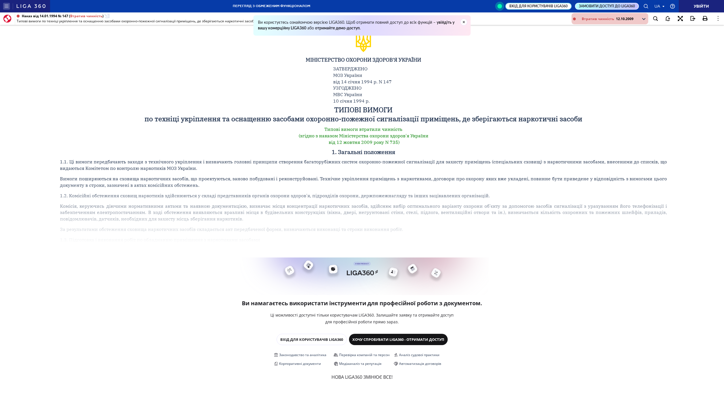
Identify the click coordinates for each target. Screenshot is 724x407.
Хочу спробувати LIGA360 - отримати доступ (398, 339)
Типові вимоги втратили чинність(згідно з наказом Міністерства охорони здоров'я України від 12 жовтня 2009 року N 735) (363, 135)
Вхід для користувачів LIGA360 (311, 339)
